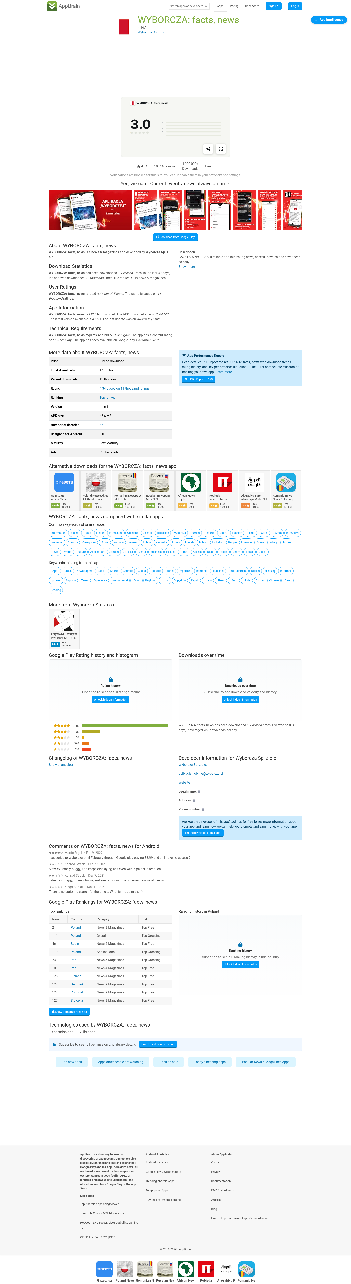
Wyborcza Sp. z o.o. (94, 605)
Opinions (132, 532)
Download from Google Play (177, 237)
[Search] (206, 6)
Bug (233, 580)
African (260, 580)
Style (105, 542)
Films (251, 532)
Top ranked (108, 398)
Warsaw (119, 542)
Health (100, 532)
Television (163, 532)
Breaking (270, 571)
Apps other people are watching (120, 1062)
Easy (136, 580)
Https (165, 580)
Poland (203, 542)
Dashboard (252, 6)
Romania (201, 571)
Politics (170, 551)
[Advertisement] (170, 68)
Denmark (77, 984)
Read (210, 551)
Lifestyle (246, 542)
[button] (240, 791)
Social (262, 551)
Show (260, 542)
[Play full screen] (221, 149)
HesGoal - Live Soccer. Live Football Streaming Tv (109, 1225)
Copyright (180, 580)
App (54, 571)
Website (184, 782)
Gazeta (277, 532)
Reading (56, 590)
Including (218, 542)
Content (114, 551)
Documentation (221, 1181)
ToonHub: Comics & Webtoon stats (102, 1213)
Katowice (161, 542)
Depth (195, 580)
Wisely (273, 542)
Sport (223, 532)
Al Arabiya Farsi (251, 495)
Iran (73, 960)
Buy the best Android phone (163, 1199)
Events (141, 551)
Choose (274, 580)
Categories (89, 542)
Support (71, 580)
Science (147, 532)
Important (185, 571)
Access (197, 551)
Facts (87, 532)
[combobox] (186, 6)
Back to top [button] (341, 1247)
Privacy (216, 1171)
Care (264, 532)
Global (142, 571)
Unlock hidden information (110, 699)
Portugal (77, 992)
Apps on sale (168, 1062)
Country (73, 542)
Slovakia (77, 1000)
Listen (176, 542)
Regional (150, 580)
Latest (68, 571)
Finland (76, 976)
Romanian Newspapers (127, 495)
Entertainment (238, 571)
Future (286, 542)
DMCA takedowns (222, 1190)
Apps (220, 6)
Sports (114, 571)
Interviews (292, 532)
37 (101, 425)
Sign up (273, 6)
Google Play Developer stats (163, 1171)
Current (195, 532)
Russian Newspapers (159, 495)
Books (74, 532)
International (120, 580)
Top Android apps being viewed (99, 1204)
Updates (156, 571)
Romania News (282, 495)
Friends (189, 542)
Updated (56, 580)
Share (236, 551)
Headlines (218, 571)
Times (85, 580)
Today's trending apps (210, 1062)
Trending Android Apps (160, 1181)
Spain (75, 944)
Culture (81, 551)
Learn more (224, 372)
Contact (216, 1162)
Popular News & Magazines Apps (265, 1062)
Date (287, 580)
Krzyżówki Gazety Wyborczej (64, 634)
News (54, 551)
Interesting (116, 532)
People (232, 542)
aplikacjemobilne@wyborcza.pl (201, 774)
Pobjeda (214, 495)
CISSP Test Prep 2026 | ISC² (97, 1237)
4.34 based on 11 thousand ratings (125, 388)
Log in (295, 6)
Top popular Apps (157, 1190)
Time (184, 551)
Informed (286, 571)
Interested (57, 542)
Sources (128, 571)
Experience (100, 580)
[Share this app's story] (208, 149)
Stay (101, 571)
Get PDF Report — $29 (199, 379)
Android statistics (157, 1162)
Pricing (234, 6)
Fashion (237, 532)
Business (156, 551)
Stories (170, 571)
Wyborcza (179, 532)
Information (58, 532)
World (68, 551)
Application (97, 551)
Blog (214, 1209)
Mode (246, 580)
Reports (209, 532)
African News (186, 495)
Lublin (147, 542)
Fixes (221, 580)
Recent (255, 571)
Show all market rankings (70, 1011)
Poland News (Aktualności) (96, 495)
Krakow (133, 542)
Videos (208, 580)
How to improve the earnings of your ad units (239, 1218)
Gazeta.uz (57, 495)
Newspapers (84, 571)
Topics (223, 551)
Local (249, 551)
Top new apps (72, 1062)
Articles (128, 551)
